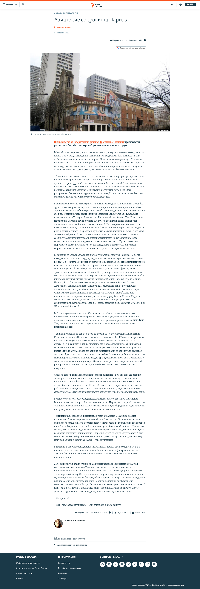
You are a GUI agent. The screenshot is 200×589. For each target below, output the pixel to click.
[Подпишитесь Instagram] (134, 564)
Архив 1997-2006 (24, 574)
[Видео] (172, 5)
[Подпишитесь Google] (102, 564)
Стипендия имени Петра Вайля (31, 568)
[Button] (116, 40)
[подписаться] (154, 564)
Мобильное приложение (28, 563)
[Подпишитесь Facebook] (109, 564)
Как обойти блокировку (69, 568)
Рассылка (62, 574)
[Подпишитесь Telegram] (128, 564)
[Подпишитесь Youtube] (121, 564)
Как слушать (64, 563)
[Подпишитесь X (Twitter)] (115, 564)
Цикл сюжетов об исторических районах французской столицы (89, 142)
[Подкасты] (147, 564)
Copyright (62, 579)
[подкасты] (180, 5)
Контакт (20, 579)
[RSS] (141, 564)
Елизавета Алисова (63, 27)
